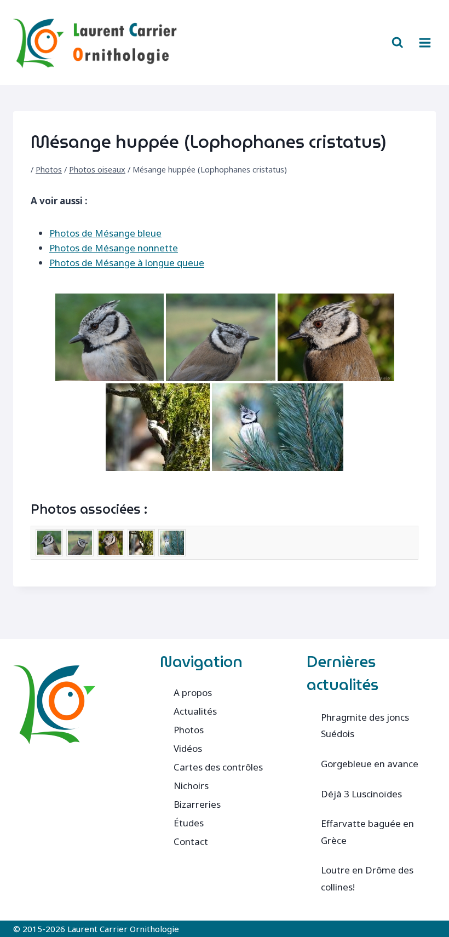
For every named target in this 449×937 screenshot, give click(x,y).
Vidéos (188, 748)
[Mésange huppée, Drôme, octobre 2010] (109, 337)
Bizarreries (197, 804)
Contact (191, 841)
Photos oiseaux (97, 169)
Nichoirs (191, 785)
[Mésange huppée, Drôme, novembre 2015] (336, 337)
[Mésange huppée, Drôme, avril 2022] (277, 427)
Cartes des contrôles (218, 767)
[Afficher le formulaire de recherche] (397, 43)
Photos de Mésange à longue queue (126, 262)
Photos (49, 169)
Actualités (195, 711)
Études (189, 823)
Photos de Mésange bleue (105, 233)
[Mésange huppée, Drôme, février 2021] (158, 427)
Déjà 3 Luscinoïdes (361, 793)
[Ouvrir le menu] (424, 42)
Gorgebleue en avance (369, 763)
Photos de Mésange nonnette (113, 248)
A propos (193, 692)
